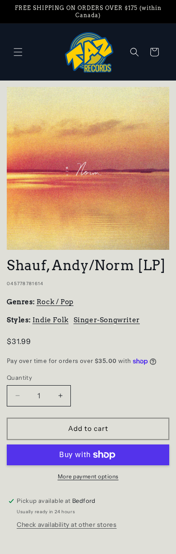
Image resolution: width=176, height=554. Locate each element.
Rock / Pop (55, 302)
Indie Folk (50, 320)
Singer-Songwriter (107, 320)
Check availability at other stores (66, 525)
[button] (18, 52)
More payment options (88, 476)
